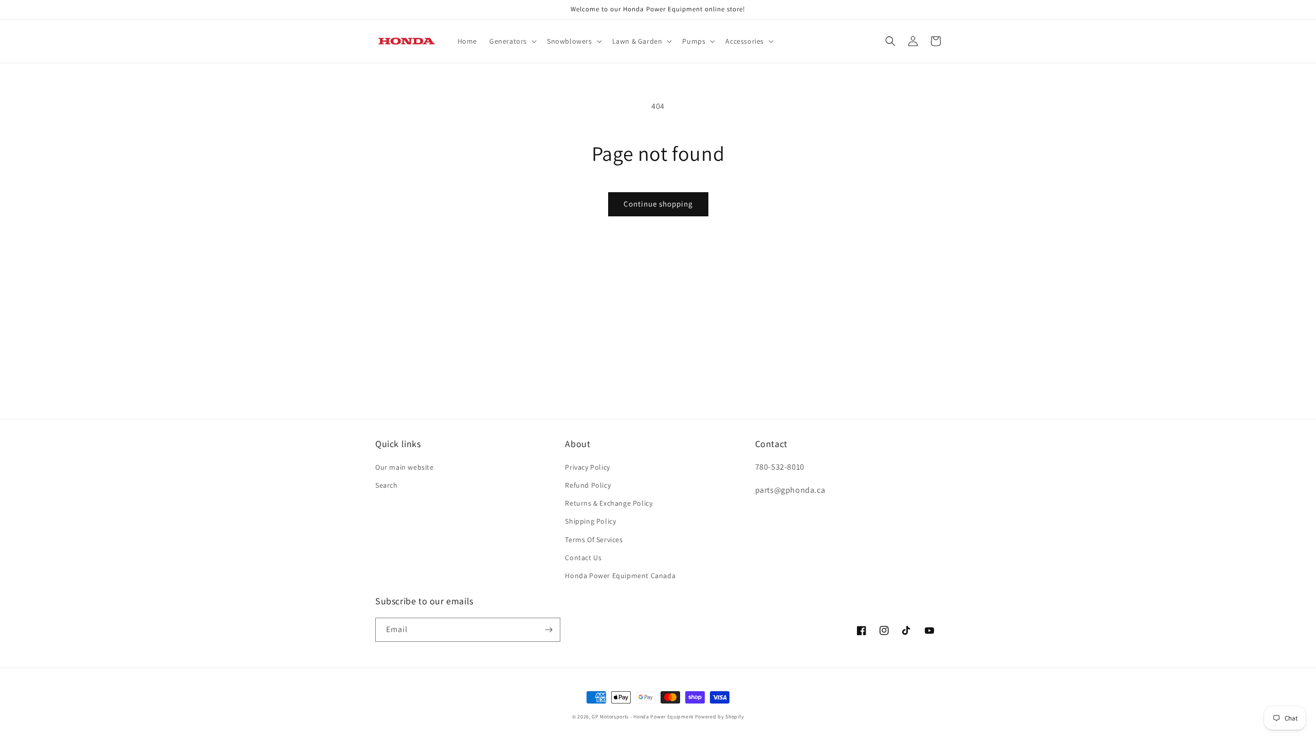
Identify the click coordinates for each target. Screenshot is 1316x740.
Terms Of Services (594, 539)
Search (386, 485)
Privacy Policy (587, 467)
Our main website (404, 467)
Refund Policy (588, 485)
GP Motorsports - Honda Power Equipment (642, 716)
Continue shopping (658, 204)
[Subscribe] (548, 630)
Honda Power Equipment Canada (620, 575)
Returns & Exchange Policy (608, 503)
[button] (512, 41)
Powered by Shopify (719, 716)
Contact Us (583, 557)
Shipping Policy (590, 521)
